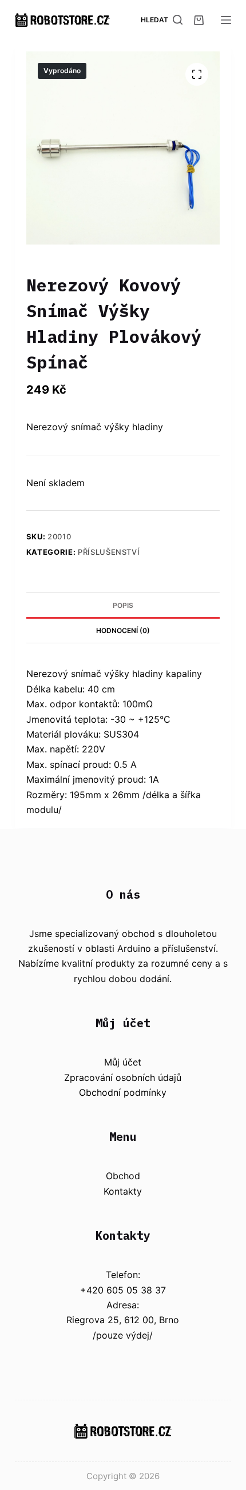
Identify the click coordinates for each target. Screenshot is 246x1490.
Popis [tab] (123, 605)
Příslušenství (109, 551)
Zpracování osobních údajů (122, 1077)
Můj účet (122, 1062)
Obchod (123, 1175)
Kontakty (123, 1191)
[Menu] (226, 20)
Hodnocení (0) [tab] (123, 630)
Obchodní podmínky (122, 1092)
